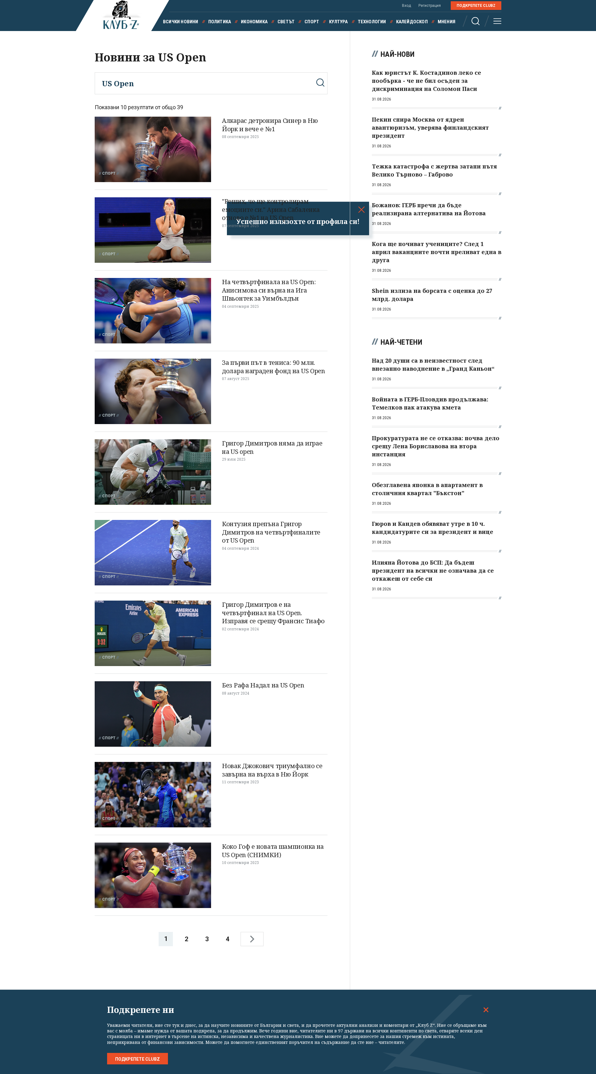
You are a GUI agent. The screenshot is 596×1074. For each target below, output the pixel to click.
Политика (219, 22)
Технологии (372, 22)
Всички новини (180, 22)
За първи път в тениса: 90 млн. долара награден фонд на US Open (273, 366)
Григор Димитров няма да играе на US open (272, 447)
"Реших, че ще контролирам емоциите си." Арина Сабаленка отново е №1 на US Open (270, 209)
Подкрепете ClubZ (476, 5)
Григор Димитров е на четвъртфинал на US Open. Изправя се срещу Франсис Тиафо (273, 612)
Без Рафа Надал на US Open (263, 685)
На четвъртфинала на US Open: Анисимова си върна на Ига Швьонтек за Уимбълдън (269, 290)
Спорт (312, 22)
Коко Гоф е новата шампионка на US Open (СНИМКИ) (273, 850)
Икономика (254, 22)
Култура (338, 22)
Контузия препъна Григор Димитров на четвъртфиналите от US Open (271, 532)
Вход (406, 5)
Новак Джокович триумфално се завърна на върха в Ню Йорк (272, 770)
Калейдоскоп (412, 22)
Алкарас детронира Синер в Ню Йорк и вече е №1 (270, 124)
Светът (286, 22)
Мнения (446, 22)
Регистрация (429, 5)
